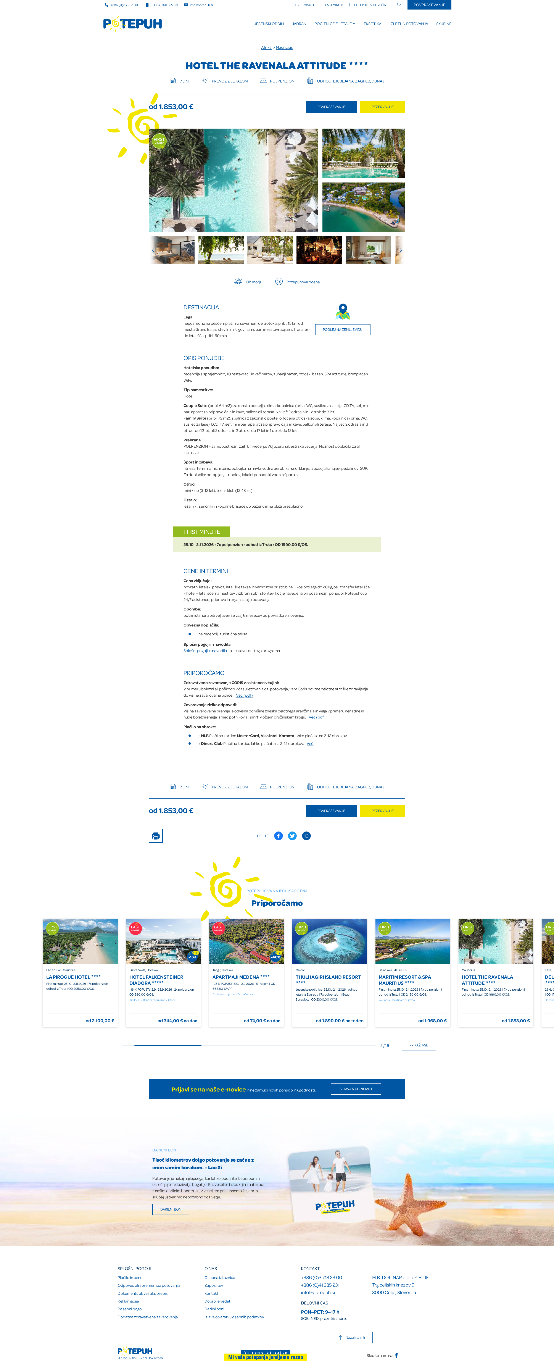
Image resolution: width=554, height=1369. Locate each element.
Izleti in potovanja (409, 23)
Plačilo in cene (130, 1277)
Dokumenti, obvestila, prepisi (143, 1293)
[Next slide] (399, 250)
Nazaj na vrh (355, 1337)
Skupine (444, 23)
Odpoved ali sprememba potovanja (149, 1285)
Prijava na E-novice (355, 1088)
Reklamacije (128, 1300)
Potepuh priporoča (370, 5)
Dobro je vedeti (218, 1300)
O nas (211, 1268)
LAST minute (334, 5)
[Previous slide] (155, 250)
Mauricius (284, 47)
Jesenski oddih (269, 23)
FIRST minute (305, 5)
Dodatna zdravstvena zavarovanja (148, 1316)
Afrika (266, 47)
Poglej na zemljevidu (342, 329)
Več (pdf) (244, 695)
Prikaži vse (418, 1045)
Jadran (299, 23)
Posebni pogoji (130, 1308)
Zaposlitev (214, 1285)
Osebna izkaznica (220, 1277)
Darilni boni (214, 1308)
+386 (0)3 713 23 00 (125, 5)
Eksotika (372, 23)
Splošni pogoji (134, 1268)
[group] (172, 250)
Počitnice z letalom (335, 23)
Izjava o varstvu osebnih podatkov (234, 1316)
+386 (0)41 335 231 (164, 5)
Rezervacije (383, 106)
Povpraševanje (429, 4)
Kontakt (211, 1293)
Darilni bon (170, 1209)
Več (310, 743)
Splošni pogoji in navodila (205, 650)
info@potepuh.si (201, 5)
